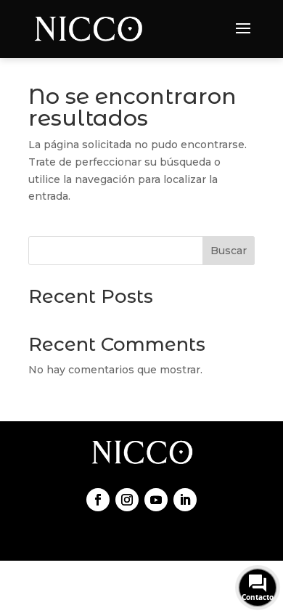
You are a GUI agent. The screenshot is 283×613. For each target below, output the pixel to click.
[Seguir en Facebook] (98, 499)
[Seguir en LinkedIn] (185, 499)
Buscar (228, 250)
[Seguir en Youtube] (156, 499)
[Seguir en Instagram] (127, 499)
